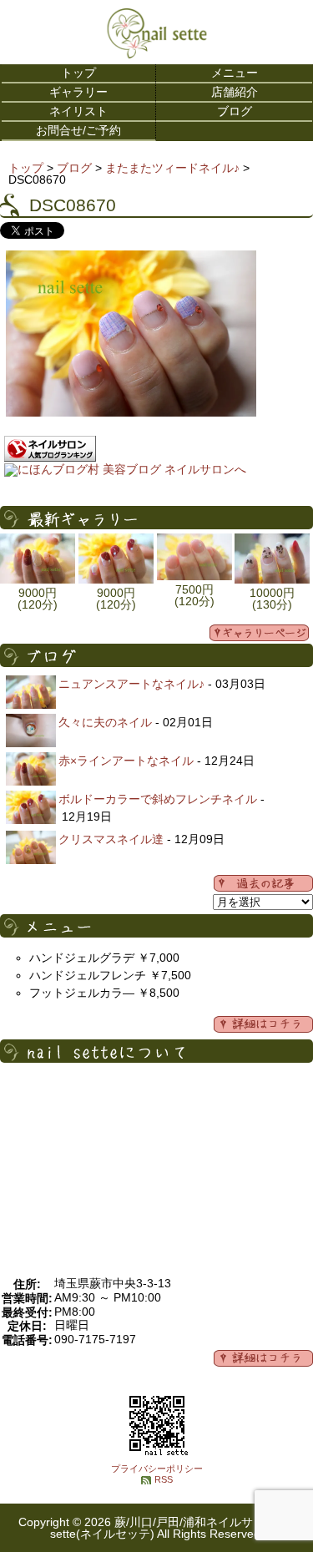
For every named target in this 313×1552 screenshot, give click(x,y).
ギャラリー (78, 92)
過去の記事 (263, 883)
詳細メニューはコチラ (263, 1024)
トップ (78, 72)
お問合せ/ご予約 (78, 130)
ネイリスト (78, 111)
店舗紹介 (234, 92)
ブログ (234, 111)
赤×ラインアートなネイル (126, 760)
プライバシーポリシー (157, 1469)
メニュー (234, 72)
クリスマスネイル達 (111, 839)
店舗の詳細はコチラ (263, 1358)
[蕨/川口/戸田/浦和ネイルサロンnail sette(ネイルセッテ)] (156, 54)
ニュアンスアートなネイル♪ (131, 683)
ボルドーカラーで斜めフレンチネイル (157, 799)
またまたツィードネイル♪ (172, 167)
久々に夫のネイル (105, 722)
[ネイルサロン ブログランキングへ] (50, 457)
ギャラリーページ (259, 632)
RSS (163, 1479)
